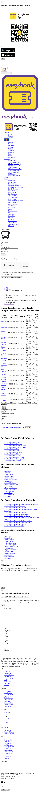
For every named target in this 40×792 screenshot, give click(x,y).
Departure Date (5, 247)
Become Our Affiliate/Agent (16, 187)
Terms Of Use (12, 222)
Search (3, 255)
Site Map (10, 217)
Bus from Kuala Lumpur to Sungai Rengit (16, 514)
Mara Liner (4, 321)
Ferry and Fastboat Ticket (15, 201)
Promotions (11, 180)
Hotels (10, 209)
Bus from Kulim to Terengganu (13, 452)
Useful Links (12, 219)
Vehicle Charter (12, 211)
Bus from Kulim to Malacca (12, 455)
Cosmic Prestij (3, 388)
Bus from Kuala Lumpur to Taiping (14, 526)
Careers (6, 685)
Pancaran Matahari (3, 380)
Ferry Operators (12, 202)
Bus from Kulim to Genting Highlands (15, 459)
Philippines (11, 157)
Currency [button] (7, 159)
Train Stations (12, 199)
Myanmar (11, 150)
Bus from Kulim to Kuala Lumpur (14, 457)
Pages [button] (6, 179)
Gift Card (11, 226)
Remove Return (9, 304)
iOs (5, 720)
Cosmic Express (3, 394)
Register (10, 136)
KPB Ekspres (3, 370)
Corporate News (9, 675)
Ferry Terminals (12, 204)
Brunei (10, 155)
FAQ (9, 212)
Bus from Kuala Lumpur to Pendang (15, 524)
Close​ (3, 587)
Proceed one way (6, 427)
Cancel (3, 789)
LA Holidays (3, 399)
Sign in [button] (6, 132)
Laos (9, 154)
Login (10, 134)
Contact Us (7, 177)
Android (6, 719)
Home (6, 287)
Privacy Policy (12, 221)
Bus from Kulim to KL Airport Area (15, 445)
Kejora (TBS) (3, 332)
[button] (6, 140)
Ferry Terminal (8, 706)
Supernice (4, 327)
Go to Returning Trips (17, 427)
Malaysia (10, 144)
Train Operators (12, 197)
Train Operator (8, 698)
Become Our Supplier (14, 185)
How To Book (12, 184)
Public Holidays (9, 732)
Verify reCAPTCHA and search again (11, 277)
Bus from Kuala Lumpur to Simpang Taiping (17, 516)
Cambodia (11, 152)
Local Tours (11, 207)
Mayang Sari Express (10, 488)
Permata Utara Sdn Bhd (4, 364)
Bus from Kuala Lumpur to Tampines (15, 512)
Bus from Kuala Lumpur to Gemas (14, 506)
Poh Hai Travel (3, 338)
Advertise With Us (13, 224)
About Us (11, 214)
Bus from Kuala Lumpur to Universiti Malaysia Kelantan (21, 504)
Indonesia (11, 145)
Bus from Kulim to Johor (11, 450)
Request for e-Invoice (8, 757)
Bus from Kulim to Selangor (12, 454)
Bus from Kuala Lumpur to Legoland (15, 507)
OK (8, 789)
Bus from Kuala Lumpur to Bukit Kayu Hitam (18, 521)
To (1, 244)
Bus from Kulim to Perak (11, 449)
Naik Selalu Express (4, 359)
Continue (27, 427)
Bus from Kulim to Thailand (12, 460)
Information (7, 730)
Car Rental (11, 206)
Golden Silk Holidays (10, 479)
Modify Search (5, 229)
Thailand (10, 147)
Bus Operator (12, 192)
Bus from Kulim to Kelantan (12, 442)
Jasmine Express (3, 343)
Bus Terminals (12, 194)
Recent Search (8, 137)
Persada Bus (3, 354)
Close (3, 58)
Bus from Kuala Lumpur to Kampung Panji (17, 522)
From (2, 240)
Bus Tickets (11, 190)
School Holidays (9, 733)
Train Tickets (12, 195)
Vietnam (10, 149)
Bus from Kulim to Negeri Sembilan (15, 447)
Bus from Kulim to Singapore (13, 444)
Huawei (6, 722)
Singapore (11, 142)
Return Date (4, 251)
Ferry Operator (8, 704)
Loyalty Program (13, 189)
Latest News (12, 182)
